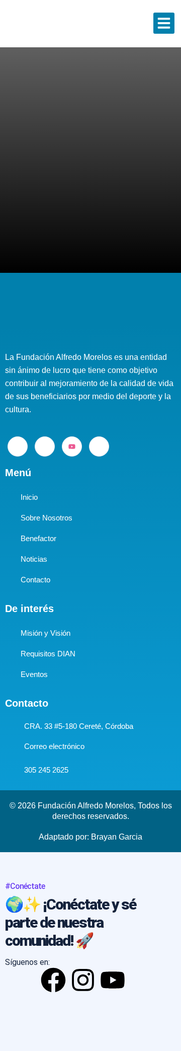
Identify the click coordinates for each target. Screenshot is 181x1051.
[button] (163, 23)
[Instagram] (99, 446)
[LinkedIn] (45, 446)
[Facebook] (18, 446)
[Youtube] (72, 446)
